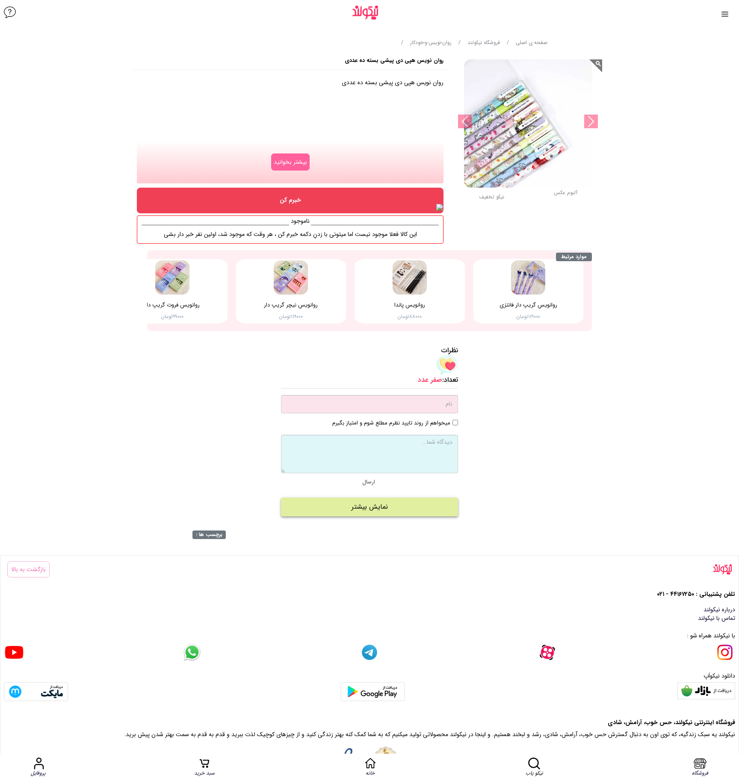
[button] (491, 199)
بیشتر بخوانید (290, 162)
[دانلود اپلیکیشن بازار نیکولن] (706, 691)
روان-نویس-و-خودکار (431, 43)
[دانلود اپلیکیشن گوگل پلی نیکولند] (372, 691)
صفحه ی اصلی (531, 43)
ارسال (368, 481)
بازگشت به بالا (28, 569)
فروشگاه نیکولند (483, 43)
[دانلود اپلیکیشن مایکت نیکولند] (36, 691)
